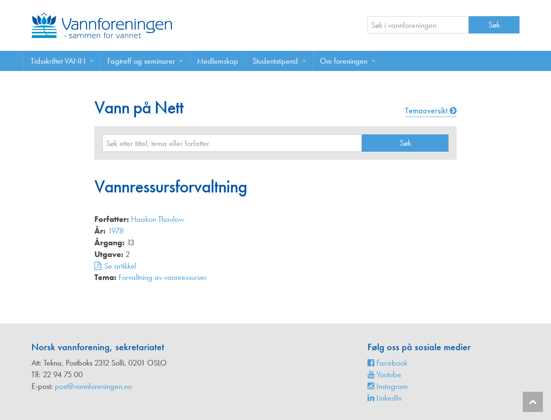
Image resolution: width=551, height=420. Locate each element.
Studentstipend (275, 61)
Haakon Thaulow (157, 219)
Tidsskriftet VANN (58, 61)
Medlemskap (217, 61)
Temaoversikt (427, 110)
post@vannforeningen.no (93, 386)
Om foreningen (343, 61)
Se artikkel (120, 266)
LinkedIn (388, 398)
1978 (116, 231)
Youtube (387, 374)
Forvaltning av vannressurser (163, 277)
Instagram (391, 386)
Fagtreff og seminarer (141, 61)
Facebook (390, 362)
